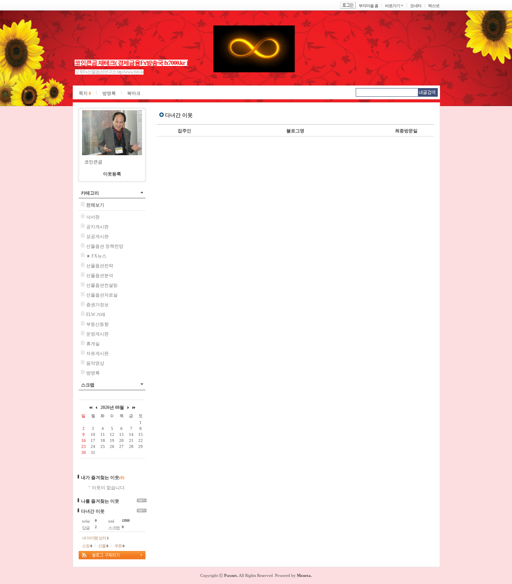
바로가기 (392, 5)
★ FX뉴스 (96, 256)
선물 (103, 546)
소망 (87, 546)
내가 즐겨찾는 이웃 (100, 477)
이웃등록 (112, 174)
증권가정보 (97, 304)
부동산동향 (97, 324)
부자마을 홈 (368, 5)
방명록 (109, 93)
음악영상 (95, 363)
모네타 (415, 5)
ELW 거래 (95, 314)
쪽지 (85, 93)
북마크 (134, 93)
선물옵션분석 (99, 275)
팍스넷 (433, 5)
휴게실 (93, 343)
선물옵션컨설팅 (102, 285)
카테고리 (90, 193)
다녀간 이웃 (93, 511)
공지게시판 (97, 226)
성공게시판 (97, 236)
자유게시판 (97, 353)
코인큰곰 (93, 162)
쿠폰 (119, 546)
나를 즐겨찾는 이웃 (100, 501)
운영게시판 (97, 334)
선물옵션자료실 (102, 295)
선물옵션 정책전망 (104, 246)
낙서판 (93, 217)
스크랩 (87, 385)
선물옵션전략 (99, 265)
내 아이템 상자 (95, 538)
